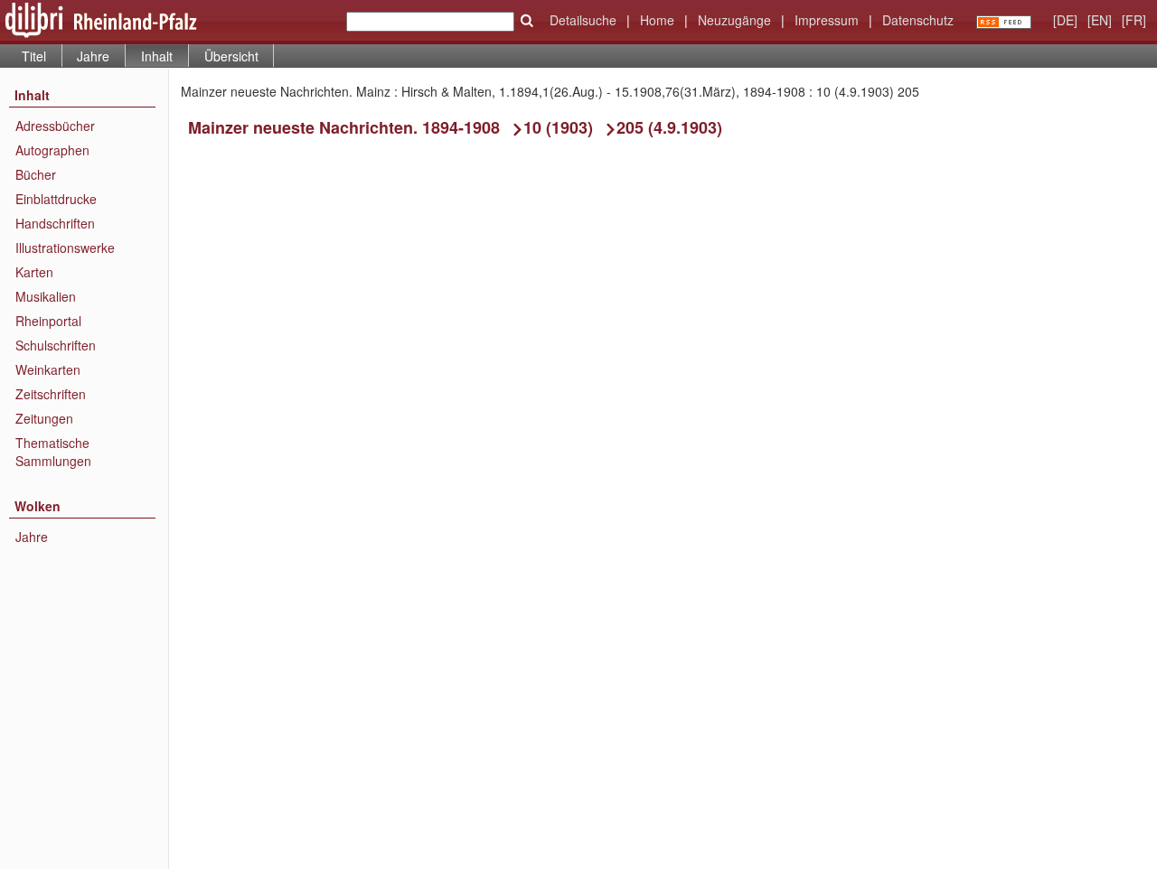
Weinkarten (47, 369)
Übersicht (231, 56)
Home (657, 20)
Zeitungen (44, 418)
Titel (34, 56)
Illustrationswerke (65, 247)
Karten (34, 272)
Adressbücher (55, 126)
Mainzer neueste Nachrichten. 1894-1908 (344, 127)
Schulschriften (55, 345)
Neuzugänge (734, 20)
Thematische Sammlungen (53, 452)
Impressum (827, 20)
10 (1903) (558, 127)
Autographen (52, 150)
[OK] (527, 21)
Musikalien (45, 296)
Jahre (93, 56)
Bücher (35, 174)
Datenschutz (918, 20)
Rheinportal (48, 321)
